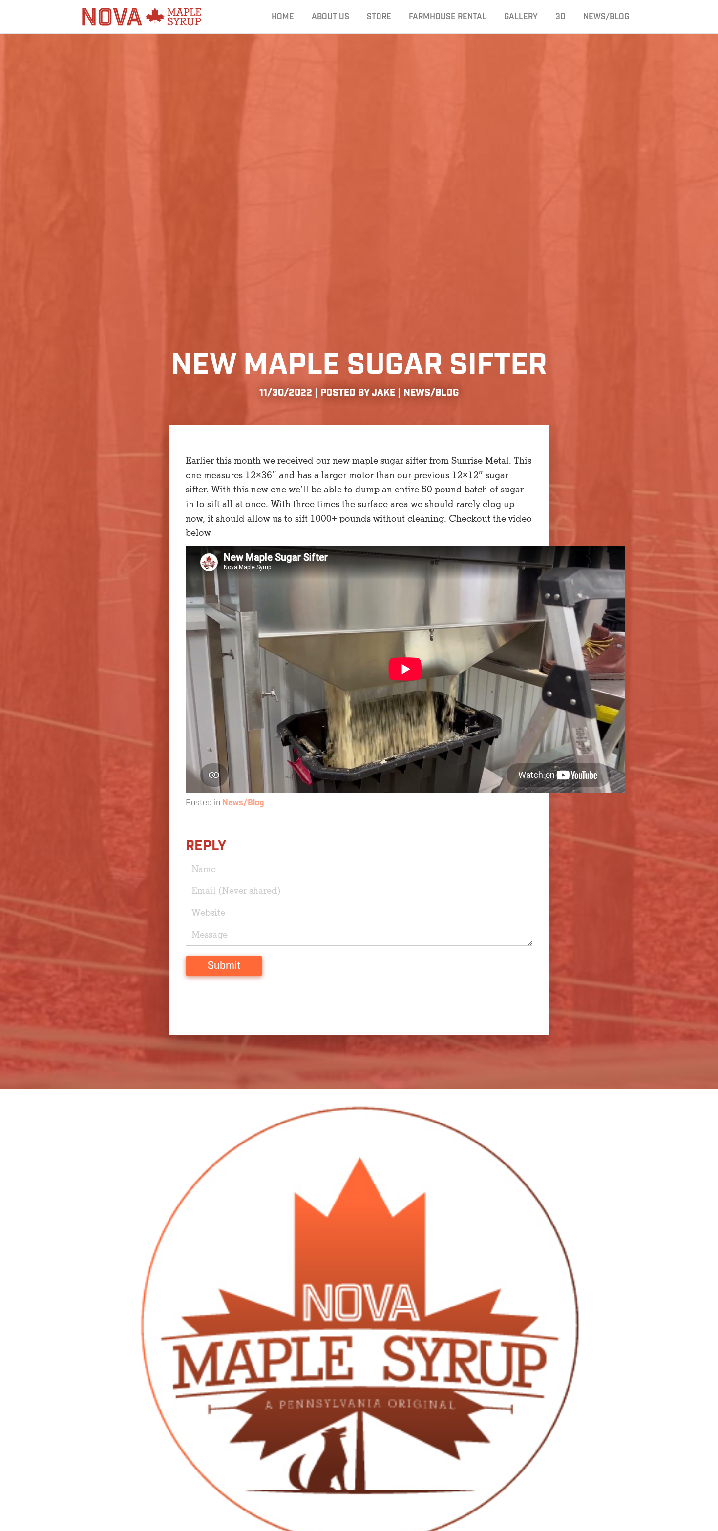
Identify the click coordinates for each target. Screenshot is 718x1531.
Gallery (521, 17)
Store (379, 17)
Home (283, 17)
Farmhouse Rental (447, 17)
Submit (224, 966)
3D (560, 17)
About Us (330, 17)
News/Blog (606, 17)
